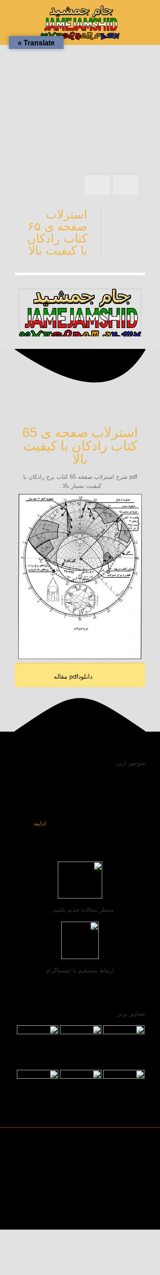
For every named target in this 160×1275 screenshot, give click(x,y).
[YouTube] (68, 1215)
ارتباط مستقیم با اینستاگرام (80, 970)
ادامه (40, 823)
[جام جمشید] (80, 22)
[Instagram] (49, 1215)
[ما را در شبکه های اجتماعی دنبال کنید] (31, 1215)
